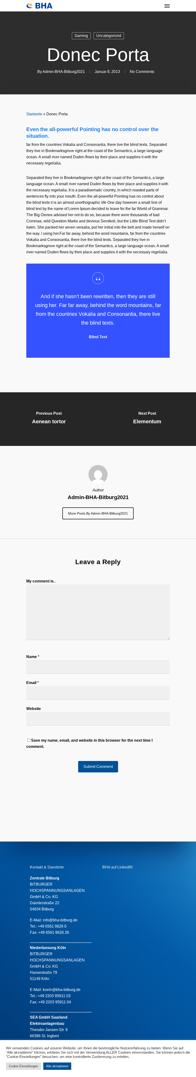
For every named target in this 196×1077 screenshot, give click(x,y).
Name (32, 657)
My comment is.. (40, 581)
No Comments (142, 72)
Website (33, 709)
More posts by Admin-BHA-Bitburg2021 (98, 513)
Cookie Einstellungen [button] (23, 1066)
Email (32, 683)
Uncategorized (108, 36)
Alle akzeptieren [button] (57, 1066)
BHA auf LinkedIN (117, 867)
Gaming (81, 36)
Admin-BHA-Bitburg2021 (64, 72)
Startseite (34, 114)
